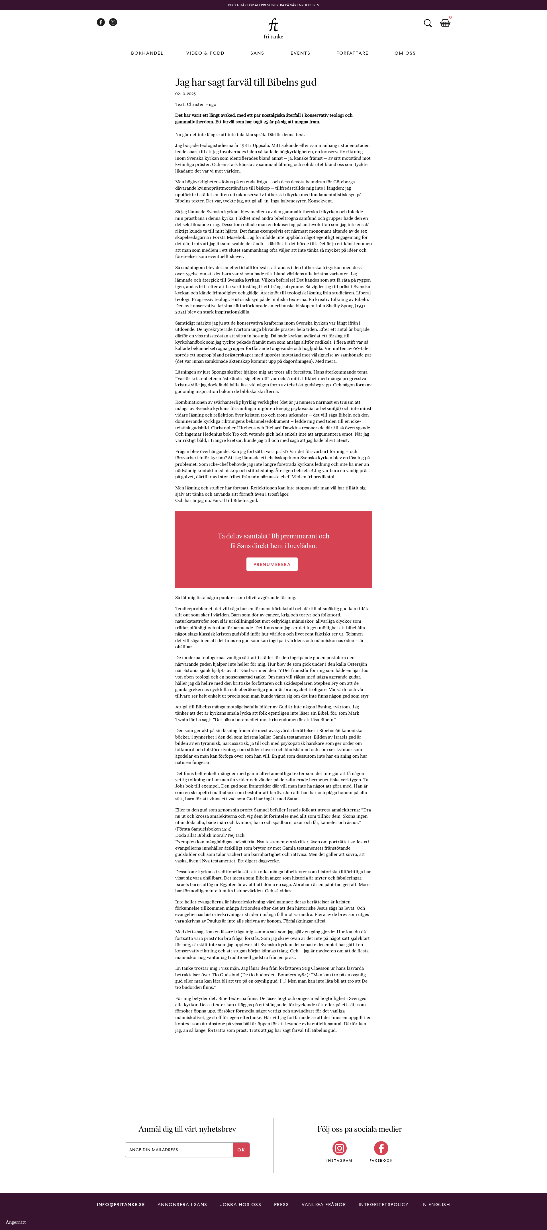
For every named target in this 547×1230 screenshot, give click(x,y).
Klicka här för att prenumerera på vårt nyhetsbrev (273, 5)
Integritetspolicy (384, 1205)
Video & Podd (205, 53)
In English (435, 1205)
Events (301, 53)
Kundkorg (445, 23)
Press (281, 1205)
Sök (427, 23)
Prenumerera (272, 564)
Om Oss (405, 53)
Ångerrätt (16, 1222)
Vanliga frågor (324, 1205)
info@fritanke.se (121, 1204)
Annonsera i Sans (182, 1205)
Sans (257, 53)
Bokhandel (147, 53)
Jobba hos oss (241, 1205)
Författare (352, 53)
